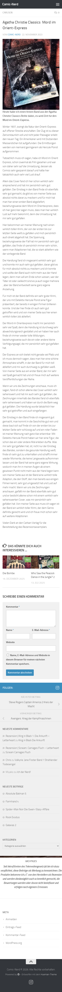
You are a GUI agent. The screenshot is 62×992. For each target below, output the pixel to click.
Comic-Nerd (10, 4)
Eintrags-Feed (13, 927)
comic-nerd (14, 34)
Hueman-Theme (49, 974)
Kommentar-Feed (15, 935)
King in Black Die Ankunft (31, 740)
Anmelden (11, 919)
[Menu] (57, 4)
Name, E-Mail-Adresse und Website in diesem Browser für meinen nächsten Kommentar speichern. (28, 659)
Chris (8, 760)
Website (10, 642)
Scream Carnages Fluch (18, 752)
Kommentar (13, 606)
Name (10, 630)
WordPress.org (14, 943)
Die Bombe (9, 573)
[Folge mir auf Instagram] (57, 688)
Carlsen (8, 12)
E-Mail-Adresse (41, 630)
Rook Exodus (13, 817)
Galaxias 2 (11, 825)
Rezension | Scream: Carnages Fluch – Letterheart (32, 748)
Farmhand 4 (12, 801)
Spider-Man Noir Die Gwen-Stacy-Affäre (27, 809)
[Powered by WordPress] (18, 974)
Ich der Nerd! (24, 772)
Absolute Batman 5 (16, 793)
